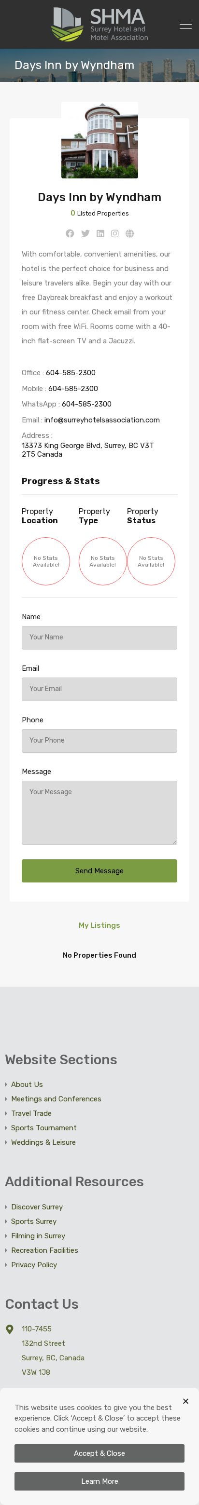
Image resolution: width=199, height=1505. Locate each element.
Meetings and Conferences (56, 1099)
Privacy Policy (34, 1265)
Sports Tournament (44, 1128)
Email (30, 668)
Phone (32, 720)
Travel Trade (31, 1113)
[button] (185, 1401)
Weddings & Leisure (43, 1142)
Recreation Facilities (44, 1250)
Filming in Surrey (38, 1236)
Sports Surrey (34, 1221)
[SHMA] (99, 37)
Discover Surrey (37, 1207)
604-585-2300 (71, 372)
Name (31, 616)
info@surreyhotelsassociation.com (102, 420)
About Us (27, 1084)
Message (36, 771)
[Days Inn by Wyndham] (99, 174)
